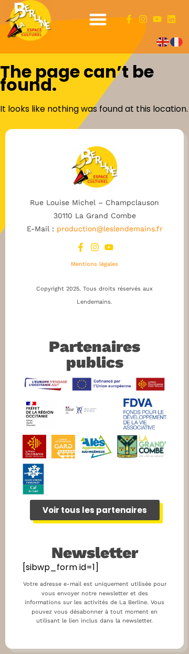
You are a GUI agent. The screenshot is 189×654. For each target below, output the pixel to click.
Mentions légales (94, 264)
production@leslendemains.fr (110, 228)
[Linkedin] (171, 19)
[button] (98, 19)
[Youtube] (157, 19)
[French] (177, 42)
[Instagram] (143, 19)
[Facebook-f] (128, 19)
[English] (163, 42)
